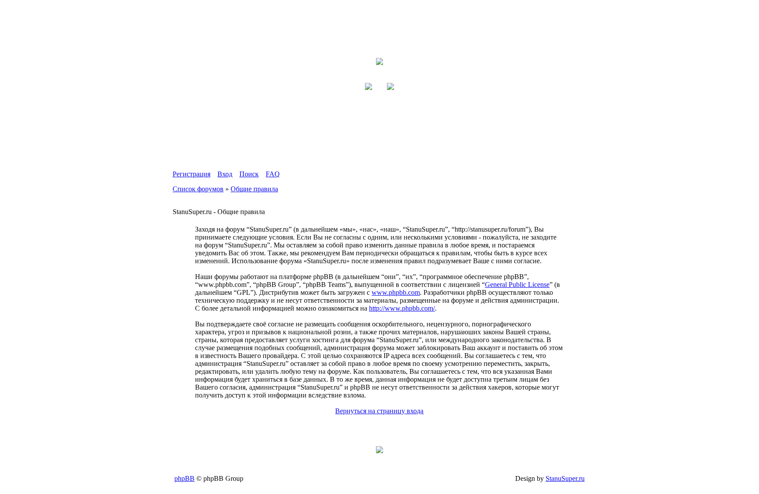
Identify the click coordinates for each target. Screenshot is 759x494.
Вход (224, 174)
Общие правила (254, 189)
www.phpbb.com (396, 292)
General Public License (517, 284)
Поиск (249, 174)
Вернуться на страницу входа (379, 411)
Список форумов (198, 189)
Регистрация (191, 174)
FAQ (273, 174)
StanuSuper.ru (565, 478)
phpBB (184, 478)
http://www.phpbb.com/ (402, 308)
